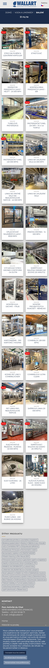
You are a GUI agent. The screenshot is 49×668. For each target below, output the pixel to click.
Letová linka (29, 566)
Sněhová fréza (20, 580)
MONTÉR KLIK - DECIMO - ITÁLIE (13, 305)
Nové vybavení (8, 573)
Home (5, 621)
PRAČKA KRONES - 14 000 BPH (36, 233)
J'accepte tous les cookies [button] (15, 653)
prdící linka (26, 576)
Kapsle (5, 563)
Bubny (24, 543)
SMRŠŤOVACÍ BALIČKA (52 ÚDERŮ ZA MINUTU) (36, 447)
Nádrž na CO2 (21, 573)
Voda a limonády (24, 12)
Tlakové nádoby (8, 583)
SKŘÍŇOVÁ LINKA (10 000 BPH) (36, 410)
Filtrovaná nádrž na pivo (11, 560)
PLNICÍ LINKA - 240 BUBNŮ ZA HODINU (12, 518)
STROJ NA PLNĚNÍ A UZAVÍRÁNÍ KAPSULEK (12, 54)
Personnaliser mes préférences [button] (17, 662)
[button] (24, 17)
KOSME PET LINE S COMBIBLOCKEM (12, 375)
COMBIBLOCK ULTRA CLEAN (36, 375)
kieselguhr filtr (31, 563)
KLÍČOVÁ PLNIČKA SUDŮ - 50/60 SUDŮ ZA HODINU (36, 483)
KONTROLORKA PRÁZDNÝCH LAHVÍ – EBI (36, 89)
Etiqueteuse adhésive (30, 546)
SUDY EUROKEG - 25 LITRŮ (12, 482)
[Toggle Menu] (5, 4)
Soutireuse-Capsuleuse (37, 580)
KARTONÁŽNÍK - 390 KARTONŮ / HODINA (12, 341)
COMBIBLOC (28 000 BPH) (36, 341)
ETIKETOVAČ (36, 53)
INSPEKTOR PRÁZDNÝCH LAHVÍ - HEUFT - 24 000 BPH (12, 89)
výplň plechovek (8, 589)
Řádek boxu (22, 589)
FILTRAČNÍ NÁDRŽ (27, 553)
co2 (3, 546)
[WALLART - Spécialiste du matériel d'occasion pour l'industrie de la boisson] (24, 4)
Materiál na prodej (10, 625)
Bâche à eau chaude (37, 543)
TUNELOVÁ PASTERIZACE (12, 124)
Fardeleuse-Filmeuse (10, 550)
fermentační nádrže (10, 553)
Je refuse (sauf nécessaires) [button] (15, 658)
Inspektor (42, 560)
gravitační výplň (30, 560)
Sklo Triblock (7, 580)
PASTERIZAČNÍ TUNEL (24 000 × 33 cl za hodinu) (36, 125)
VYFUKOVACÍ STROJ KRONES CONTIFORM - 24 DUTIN (12, 270)
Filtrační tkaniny (8, 556)
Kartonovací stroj (16, 563)
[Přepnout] (45, 625)
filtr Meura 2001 (23, 556)
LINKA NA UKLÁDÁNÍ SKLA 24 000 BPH (36, 161)
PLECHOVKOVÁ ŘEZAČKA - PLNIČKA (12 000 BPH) (12, 447)
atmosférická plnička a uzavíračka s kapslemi (19, 540)
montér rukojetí (32, 570)
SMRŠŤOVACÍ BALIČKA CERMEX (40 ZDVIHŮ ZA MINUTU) (36, 270)
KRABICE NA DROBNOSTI (12, 566)
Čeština (44, 3)
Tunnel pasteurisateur (25, 583)
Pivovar (5, 576)
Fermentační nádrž (28, 550)
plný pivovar (15, 576)
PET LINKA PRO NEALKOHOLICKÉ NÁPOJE (12, 411)
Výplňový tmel (27, 586)
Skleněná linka (39, 576)
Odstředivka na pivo (37, 573)
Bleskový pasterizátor (10, 543)
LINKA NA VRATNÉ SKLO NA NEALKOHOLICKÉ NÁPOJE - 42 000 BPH (12, 197)
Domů (8, 12)
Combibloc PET (13, 546)
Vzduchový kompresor (11, 586)
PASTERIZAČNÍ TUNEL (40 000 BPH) (12, 161)
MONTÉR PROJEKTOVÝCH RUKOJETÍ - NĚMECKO (36, 306)
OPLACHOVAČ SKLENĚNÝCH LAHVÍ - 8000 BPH (12, 234)
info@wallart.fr (16, 615)
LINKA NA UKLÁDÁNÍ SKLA (36, 195)
